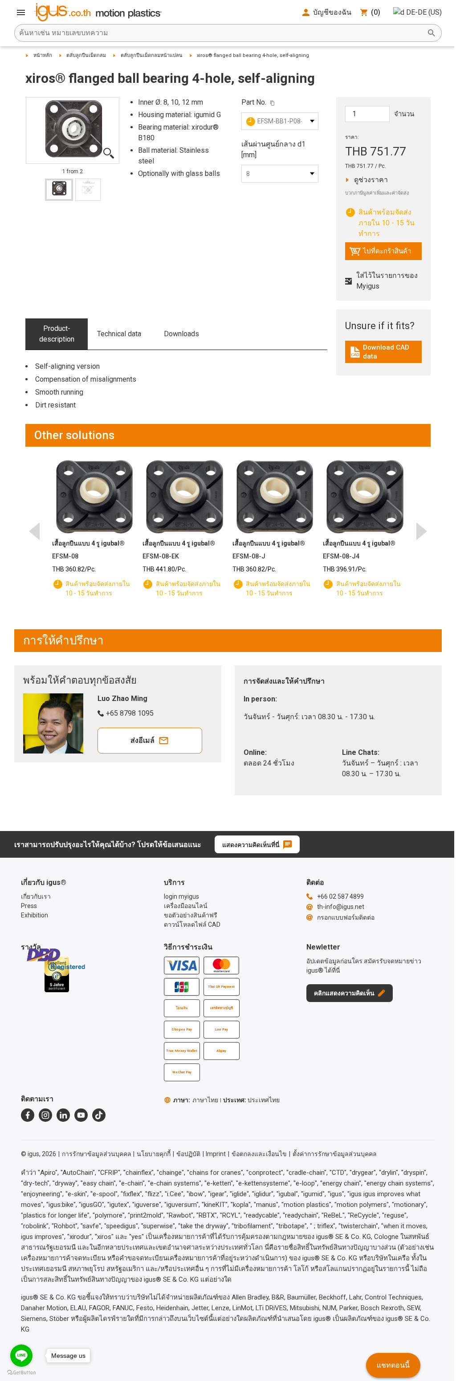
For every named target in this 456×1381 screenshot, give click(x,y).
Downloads (181, 334)
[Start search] (431, 33)
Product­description (56, 333)
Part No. (253, 102)
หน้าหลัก (42, 55)
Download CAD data (384, 351)
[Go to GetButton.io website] (21, 1372)
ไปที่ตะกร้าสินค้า (380, 253)
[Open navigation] (21, 12)
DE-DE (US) (424, 12)
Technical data (119, 334)
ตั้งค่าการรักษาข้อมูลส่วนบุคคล (335, 1153)
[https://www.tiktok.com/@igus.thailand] (99, 1115)
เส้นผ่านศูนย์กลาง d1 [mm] (273, 149)
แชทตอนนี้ (393, 1365)
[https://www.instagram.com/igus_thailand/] (45, 1115)
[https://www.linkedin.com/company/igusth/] (63, 1115)
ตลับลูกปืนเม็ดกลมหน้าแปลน (152, 55)
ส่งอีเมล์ (142, 740)
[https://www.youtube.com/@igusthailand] (81, 1115)
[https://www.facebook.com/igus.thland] (27, 1115)
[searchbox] (221, 33)
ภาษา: (195, 1100)
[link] (383, 355)
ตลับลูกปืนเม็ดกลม (86, 55)
